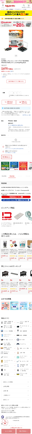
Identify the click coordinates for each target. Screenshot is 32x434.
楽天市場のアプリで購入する (16, 81)
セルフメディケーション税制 (7, 410)
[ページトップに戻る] (29, 428)
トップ (2, 9)
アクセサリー (18, 9)
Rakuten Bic (10, 6)
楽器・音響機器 (9, 9)
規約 (30, 115)
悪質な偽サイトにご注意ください (8, 412)
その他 (24, 9)
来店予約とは (25, 115)
